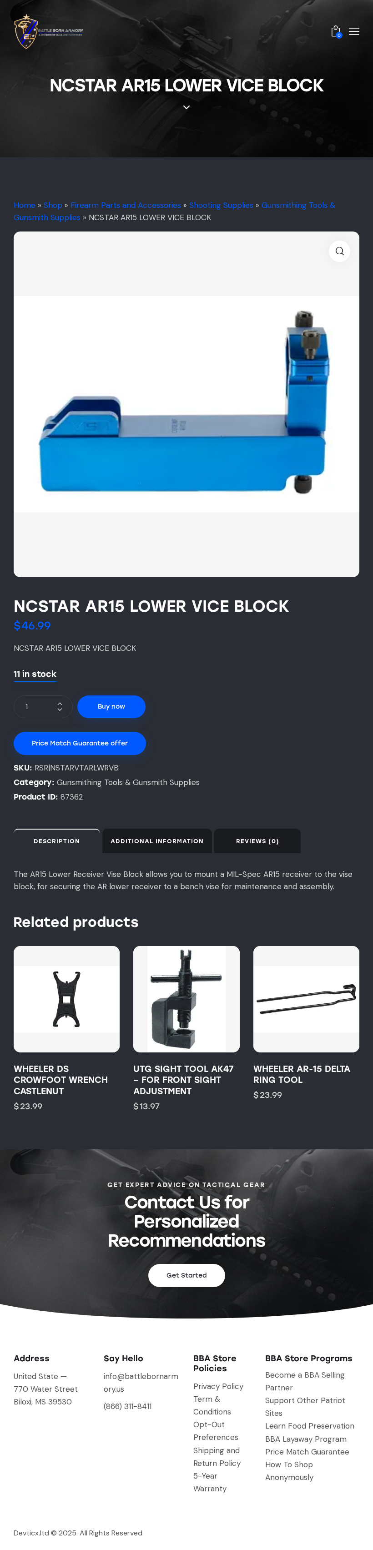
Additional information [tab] (157, 841)
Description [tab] (57, 841)
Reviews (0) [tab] (257, 841)
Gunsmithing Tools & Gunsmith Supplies (128, 782)
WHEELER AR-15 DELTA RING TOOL (301, 1075)
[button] (339, 251)
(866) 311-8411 (127, 1406)
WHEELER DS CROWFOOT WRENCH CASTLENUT (61, 1080)
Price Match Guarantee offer (80, 743)
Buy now (111, 706)
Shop (53, 205)
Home (24, 205)
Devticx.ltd (31, 1533)
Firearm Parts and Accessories (126, 205)
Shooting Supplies (221, 205)
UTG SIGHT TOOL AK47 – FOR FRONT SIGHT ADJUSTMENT (183, 1080)
